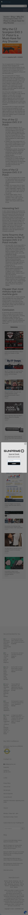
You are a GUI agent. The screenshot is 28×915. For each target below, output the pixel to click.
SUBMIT (14, 463)
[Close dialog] (25, 444)
